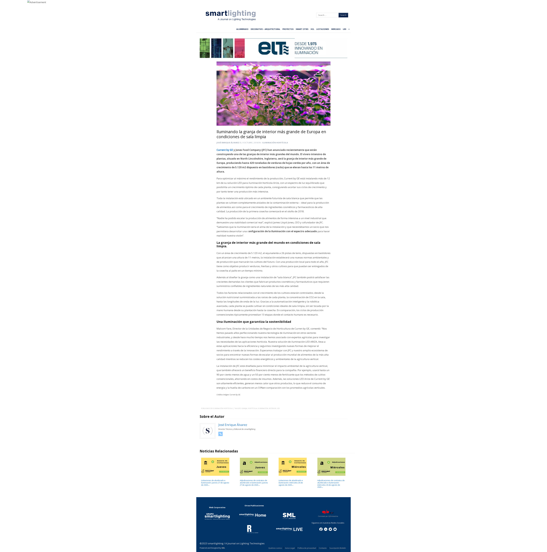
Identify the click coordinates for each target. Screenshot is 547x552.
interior (272, 408)
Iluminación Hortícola (275, 142)
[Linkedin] (325, 529)
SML (223, 548)
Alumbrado (242, 29)
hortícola (252, 408)
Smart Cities (302, 29)
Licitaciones (322, 29)
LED (344, 29)
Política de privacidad (307, 548)
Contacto (323, 548)
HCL (312, 29)
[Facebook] (321, 529)
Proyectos (288, 29)
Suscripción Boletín (337, 548)
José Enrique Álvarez (228, 142)
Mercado (336, 29)
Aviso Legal (290, 548)
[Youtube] (335, 529)
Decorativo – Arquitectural (265, 29)
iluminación (263, 408)
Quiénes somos (275, 548)
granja (244, 408)
